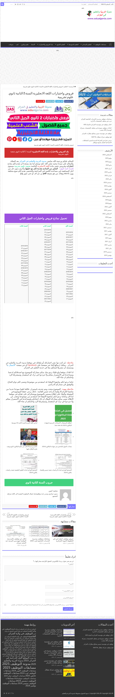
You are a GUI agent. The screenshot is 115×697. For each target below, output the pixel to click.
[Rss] (24, 4)
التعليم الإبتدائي (86, 44)
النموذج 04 (69, 247)
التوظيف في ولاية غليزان (29, 654)
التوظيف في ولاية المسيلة (25, 640)
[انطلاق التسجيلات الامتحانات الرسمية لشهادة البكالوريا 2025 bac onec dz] (63, 413)
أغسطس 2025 (107, 154)
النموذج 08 (69, 257)
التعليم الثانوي (61, 44)
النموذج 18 (69, 286)
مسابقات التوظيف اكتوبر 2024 (23, 671)
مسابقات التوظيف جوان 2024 (14, 676)
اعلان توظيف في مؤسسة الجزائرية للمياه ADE (98, 124)
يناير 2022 (109, 224)
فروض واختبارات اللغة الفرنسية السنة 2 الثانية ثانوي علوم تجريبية (60, 514)
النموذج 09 (69, 259)
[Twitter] (20, 4)
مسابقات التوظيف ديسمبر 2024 (21, 679)
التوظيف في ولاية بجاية (11, 643)
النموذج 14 (69, 274)
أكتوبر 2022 (108, 207)
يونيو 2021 (108, 238)
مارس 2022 (108, 220)
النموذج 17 (69, 284)
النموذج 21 (69, 299)
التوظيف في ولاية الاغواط (17, 629)
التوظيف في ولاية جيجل (20, 650)
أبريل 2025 (108, 168)
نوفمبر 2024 (108, 186)
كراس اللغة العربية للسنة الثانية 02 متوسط (24, 423)
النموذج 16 (69, 279)
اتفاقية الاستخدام (93, 4)
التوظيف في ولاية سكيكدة (25, 652)
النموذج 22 (47, 296)
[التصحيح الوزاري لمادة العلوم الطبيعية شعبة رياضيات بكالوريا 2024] (28, 460)
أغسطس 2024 (107, 196)
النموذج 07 (69, 254)
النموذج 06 (69, 252)
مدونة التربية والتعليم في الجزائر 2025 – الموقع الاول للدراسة (110, 44)
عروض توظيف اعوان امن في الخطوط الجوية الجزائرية (63, 540)
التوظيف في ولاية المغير (12, 640)
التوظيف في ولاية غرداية (12, 652)
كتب (17, 44)
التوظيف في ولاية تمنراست (29, 649)
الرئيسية (71, 86)
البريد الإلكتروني (68, 591)
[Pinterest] (18, 4)
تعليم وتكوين (25, 44)
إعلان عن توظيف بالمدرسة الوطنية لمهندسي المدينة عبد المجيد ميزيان (16, 541)
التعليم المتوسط (74, 44)
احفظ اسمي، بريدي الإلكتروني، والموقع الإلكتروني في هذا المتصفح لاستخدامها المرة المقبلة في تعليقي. (42, 605)
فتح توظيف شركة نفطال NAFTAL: (101, 137)
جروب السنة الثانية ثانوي (39, 482)
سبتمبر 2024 (108, 193)
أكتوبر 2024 (108, 189)
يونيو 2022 (108, 217)
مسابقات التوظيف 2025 (19, 667)
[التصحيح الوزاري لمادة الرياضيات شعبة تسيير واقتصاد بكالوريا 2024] (63, 460)
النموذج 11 (69, 264)
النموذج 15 (69, 276)
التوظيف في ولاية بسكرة (11, 645)
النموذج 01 (69, 235)
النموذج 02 (69, 239)
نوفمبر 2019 (108, 255)
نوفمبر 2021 (108, 231)
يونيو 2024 (108, 203)
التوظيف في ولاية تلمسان (12, 647)
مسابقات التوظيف (100, 44)
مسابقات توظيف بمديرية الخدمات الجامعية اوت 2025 (40, 540)
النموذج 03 (69, 244)
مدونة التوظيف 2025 (16, 664)
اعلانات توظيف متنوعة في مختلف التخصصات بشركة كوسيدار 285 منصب (53, 653)
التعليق (70, 564)
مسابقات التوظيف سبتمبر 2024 (22, 682)
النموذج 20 (69, 296)
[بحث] (2, 4)
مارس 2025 (108, 172)
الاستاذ (33, 44)
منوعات (11, 44)
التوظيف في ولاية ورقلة (18, 656)
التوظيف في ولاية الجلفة (20, 636)
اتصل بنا (84, 4)
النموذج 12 (69, 267)
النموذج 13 (69, 269)
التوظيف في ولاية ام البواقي (16, 642)
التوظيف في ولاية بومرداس (27, 647)
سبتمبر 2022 (108, 210)
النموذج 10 (69, 262)
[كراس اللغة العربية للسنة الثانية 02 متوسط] (28, 413)
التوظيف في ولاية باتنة (23, 643)
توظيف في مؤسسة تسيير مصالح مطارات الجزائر (97, 133)
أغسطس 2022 (107, 213)
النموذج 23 (47, 301)
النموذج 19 (69, 291)
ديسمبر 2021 (108, 227)
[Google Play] (16, 4)
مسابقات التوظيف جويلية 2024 (25, 678)
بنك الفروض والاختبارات (46, 44)
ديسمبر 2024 (108, 182)
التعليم (66, 86)
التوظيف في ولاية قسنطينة (15, 654)
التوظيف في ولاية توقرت (15, 649)
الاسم (71, 584)
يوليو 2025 (108, 158)
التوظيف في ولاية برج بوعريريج (27, 645)
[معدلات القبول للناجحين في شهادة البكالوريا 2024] (63, 437)
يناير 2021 (109, 248)
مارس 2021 (108, 245)
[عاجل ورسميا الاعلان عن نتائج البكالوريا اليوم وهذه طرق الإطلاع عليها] (28, 437)
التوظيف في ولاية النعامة (30, 642)
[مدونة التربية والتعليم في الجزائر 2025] (99, 15)
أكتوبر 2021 (108, 234)
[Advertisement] (43, 24)
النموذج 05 (69, 249)
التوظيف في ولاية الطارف (21, 638)
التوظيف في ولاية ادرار (30, 629)
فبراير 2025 (108, 175)
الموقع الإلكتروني (68, 598)
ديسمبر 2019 (108, 252)
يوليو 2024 (108, 200)
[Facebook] (22, 4)
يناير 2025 (109, 179)
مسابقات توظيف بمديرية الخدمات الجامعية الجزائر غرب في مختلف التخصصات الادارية (52, 633)
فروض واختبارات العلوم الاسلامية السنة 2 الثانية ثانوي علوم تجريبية (18, 514)
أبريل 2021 (108, 241)
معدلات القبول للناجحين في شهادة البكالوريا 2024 (57, 446)
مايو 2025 (109, 165)
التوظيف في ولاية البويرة (21, 631)
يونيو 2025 (108, 161)
